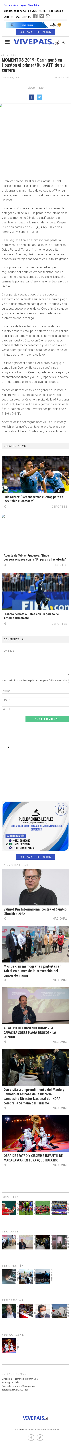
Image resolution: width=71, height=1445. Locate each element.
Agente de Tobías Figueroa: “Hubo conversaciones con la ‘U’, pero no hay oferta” (35, 557)
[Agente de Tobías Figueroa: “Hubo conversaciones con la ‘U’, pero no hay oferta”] (35, 533)
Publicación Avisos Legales (15, 5)
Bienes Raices (34, 5)
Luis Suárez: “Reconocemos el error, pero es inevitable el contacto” (33, 499)
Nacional (60, 918)
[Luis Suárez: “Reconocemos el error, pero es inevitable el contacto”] (35, 474)
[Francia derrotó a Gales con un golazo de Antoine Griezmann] (35, 591)
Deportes (8, 54)
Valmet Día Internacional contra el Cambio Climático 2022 (35, 911)
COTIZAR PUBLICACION (35, 31)
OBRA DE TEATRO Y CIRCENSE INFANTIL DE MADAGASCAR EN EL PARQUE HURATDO (33, 1158)
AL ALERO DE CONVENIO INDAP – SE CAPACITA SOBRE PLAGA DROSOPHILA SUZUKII (30, 1032)
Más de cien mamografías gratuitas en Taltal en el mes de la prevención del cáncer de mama (32, 971)
